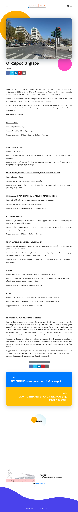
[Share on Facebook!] (8, 73)
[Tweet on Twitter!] (12, 73)
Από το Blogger (40, 484)
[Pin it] (20, 73)
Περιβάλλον (39, 362)
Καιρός (31, 362)
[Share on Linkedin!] (16, 73)
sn (7, 68)
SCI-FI (47, 362)
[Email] (24, 73)
